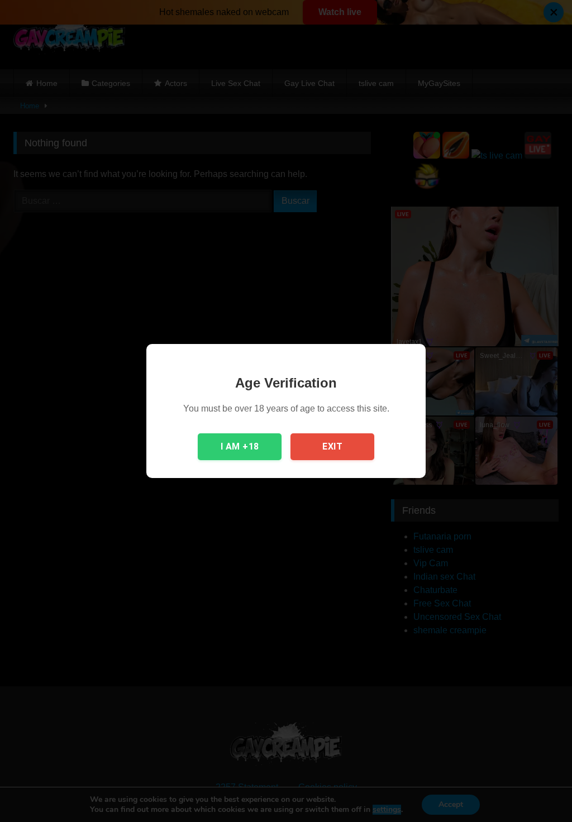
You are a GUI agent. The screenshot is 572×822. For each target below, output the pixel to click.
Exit (332, 446)
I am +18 (240, 446)
